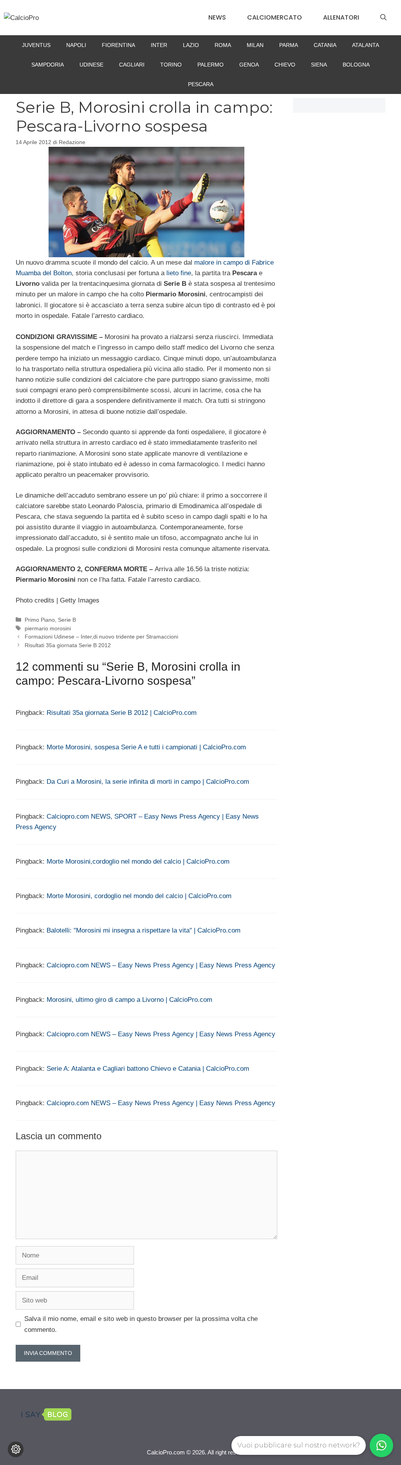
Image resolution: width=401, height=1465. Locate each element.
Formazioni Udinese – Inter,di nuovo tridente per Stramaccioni (101, 636)
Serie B (67, 620)
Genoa (249, 64)
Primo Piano (40, 620)
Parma (288, 45)
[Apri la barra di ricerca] (383, 17)
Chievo (285, 64)
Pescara (200, 84)
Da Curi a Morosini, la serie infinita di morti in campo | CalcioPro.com (148, 781)
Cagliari (132, 64)
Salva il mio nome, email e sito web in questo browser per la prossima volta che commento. (141, 1324)
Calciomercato (274, 17)
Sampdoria (47, 64)
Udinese (91, 64)
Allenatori (341, 17)
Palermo (210, 64)
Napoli (76, 45)
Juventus (36, 45)
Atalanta (365, 45)
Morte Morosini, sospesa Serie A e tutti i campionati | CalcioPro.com (146, 747)
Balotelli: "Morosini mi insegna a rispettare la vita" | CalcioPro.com (143, 930)
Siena (319, 64)
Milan (255, 45)
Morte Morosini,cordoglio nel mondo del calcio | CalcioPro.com (138, 861)
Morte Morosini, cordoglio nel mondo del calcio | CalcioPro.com (139, 896)
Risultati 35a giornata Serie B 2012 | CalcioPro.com (122, 712)
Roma (223, 45)
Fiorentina (118, 45)
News (217, 17)
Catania (325, 45)
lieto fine (178, 273)
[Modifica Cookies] (15, 1449)
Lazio (191, 45)
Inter (159, 45)
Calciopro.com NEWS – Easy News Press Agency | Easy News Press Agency (161, 965)
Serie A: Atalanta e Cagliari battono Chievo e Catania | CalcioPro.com (148, 1068)
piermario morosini (48, 628)
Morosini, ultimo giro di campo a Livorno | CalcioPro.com (129, 999)
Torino (171, 64)
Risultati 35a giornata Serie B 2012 (68, 645)
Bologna (356, 64)
